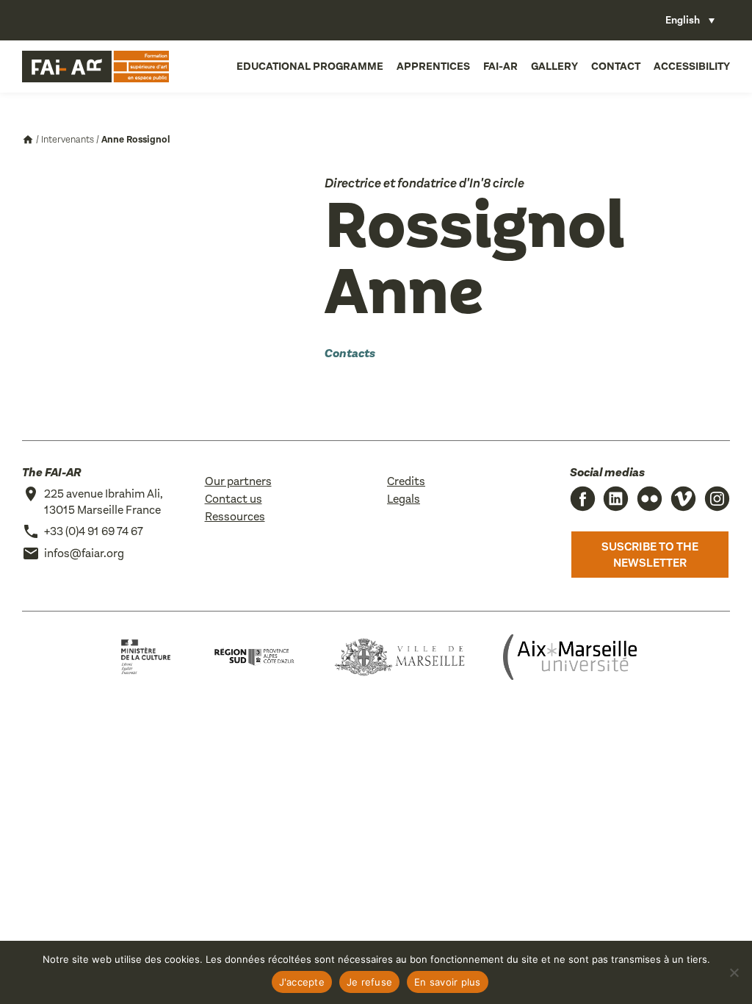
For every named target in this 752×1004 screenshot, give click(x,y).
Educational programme (309, 66)
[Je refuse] (733, 972)
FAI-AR (500, 66)
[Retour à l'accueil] (95, 66)
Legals (403, 498)
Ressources (235, 516)
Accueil (28, 140)
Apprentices (433, 66)
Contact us (233, 498)
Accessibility (692, 66)
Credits (406, 481)
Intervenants (67, 139)
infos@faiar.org (84, 553)
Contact (615, 66)
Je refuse (369, 982)
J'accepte (302, 982)
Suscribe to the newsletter (649, 554)
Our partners (238, 481)
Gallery (554, 66)
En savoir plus (447, 982)
